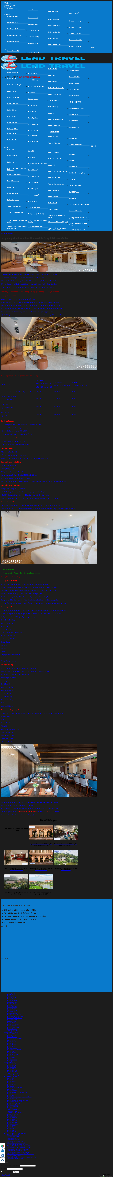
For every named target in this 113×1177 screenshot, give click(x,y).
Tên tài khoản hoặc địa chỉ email (10, 1165)
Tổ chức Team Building (14, 206)
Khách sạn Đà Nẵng (13, 41)
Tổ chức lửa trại (53, 209)
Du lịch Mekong (73, 138)
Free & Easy (72, 179)
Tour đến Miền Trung (75, 144)
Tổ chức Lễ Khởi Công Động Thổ (58, 222)
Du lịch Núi (31, 151)
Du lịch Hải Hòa (12, 110)
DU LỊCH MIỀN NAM (54, 132)
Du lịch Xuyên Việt (33, 176)
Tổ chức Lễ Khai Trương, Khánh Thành (78, 224)
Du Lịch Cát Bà (32, 74)
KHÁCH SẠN (7, 15)
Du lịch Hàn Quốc (12, 193)
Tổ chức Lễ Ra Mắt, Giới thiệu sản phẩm (17, 221)
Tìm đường (2, 1148)
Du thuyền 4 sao (33, 10)
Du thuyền (7, 7)
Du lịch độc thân (12, 156)
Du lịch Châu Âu (32, 201)
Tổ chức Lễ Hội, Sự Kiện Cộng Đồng (57, 216)
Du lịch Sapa (10, 996)
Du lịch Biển (10, 149)
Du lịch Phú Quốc (33, 141)
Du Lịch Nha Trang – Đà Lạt (56, 119)
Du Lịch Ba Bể (11, 999)
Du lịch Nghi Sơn (33, 118)
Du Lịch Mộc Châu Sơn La (56, 88)
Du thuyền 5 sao (53, 11)
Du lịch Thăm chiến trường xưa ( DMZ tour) (17, 169)
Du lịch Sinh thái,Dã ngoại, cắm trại (37, 164)
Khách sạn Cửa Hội (33, 37)
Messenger (2, 1157)
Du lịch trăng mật (33, 170)
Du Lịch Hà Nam (12, 91)
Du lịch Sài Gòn (11, 133)
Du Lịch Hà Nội (52, 81)
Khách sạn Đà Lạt (33, 43)
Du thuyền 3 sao (12, 8)
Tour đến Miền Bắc (54, 143)
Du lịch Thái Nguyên (13, 97)
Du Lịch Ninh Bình (74, 89)
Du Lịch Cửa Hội (53, 107)
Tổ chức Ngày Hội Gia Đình (15, 212)
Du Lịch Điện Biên (74, 77)
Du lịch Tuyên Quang (54, 94)
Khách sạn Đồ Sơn (53, 19)
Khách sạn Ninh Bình (34, 30)
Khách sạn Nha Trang (54, 44)
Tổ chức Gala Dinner (34, 207)
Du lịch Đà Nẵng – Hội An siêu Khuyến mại (22, 573)
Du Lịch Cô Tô (52, 75)
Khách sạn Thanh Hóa (14, 35)
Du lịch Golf (31, 157)
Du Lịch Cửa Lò (32, 105)
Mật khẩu (4, 1168)
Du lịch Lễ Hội (73, 167)
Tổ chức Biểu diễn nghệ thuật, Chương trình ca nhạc (57, 229)
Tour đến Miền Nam (54, 100)
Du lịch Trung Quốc (33, 195)
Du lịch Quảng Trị (74, 127)
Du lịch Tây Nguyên (54, 126)
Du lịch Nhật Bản (74, 192)
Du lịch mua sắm (12, 162)
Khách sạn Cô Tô (33, 18)
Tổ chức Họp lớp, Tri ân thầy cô (37, 214)
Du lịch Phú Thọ (32, 92)
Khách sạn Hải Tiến (75, 33)
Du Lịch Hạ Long (12, 997)
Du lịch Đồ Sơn (11, 78)
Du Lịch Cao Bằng (12, 72)
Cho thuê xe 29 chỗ (33, 52)
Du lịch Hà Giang (33, 80)
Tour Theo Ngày (74, 13)
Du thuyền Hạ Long (54, 178)
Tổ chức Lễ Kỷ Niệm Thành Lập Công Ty (37, 221)
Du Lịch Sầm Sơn (33, 130)
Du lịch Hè (72, 154)
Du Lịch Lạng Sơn (74, 83)
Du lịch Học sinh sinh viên (56, 159)
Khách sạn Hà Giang (75, 27)
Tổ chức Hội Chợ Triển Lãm (77, 230)
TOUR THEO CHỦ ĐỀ (10, 1076)
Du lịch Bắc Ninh (74, 70)
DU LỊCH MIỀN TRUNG (75, 102)
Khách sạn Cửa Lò (53, 38)
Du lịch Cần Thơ (53, 137)
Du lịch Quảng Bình (33, 124)
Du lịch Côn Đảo (33, 135)
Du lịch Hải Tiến (32, 111)
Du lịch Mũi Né (73, 114)
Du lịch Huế (51, 113)
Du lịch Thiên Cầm (12, 103)
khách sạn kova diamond (9, 274)
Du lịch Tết (51, 165)
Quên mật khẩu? (5, 1175)
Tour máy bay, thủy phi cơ (56, 184)
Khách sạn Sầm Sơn (54, 32)
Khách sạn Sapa (33, 24)
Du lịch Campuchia (13, 200)
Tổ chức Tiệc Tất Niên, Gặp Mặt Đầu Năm (78, 218)
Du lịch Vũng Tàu (12, 140)
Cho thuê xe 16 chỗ (13, 51)
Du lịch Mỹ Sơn (11, 116)
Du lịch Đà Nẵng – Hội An (76, 108)
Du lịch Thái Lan (12, 187)
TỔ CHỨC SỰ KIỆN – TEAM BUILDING (79, 204)
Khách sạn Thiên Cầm (75, 40)
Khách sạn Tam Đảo (54, 26)
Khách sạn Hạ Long (75, 21)
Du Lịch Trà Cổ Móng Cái (14, 85)
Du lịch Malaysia (33, 189)
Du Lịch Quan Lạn (33, 99)
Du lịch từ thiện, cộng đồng (77, 173)
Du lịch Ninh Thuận (74, 121)
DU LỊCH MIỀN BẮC (10, 64)
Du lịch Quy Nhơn (12, 129)
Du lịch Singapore (53, 190)
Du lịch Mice (72, 160)
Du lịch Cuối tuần (53, 152)
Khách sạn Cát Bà (12, 16)
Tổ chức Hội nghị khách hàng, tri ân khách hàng (17, 227)
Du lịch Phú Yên (12, 122)
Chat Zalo (3, 1152)
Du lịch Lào (72, 198)
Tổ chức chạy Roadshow (35, 226)
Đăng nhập (16, 1172)
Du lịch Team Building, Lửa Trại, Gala (57, 172)
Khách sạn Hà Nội (12, 22)
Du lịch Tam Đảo (74, 96)
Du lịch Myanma (53, 196)
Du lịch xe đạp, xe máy (14, 174)
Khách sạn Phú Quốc (75, 46)
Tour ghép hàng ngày (13, 181)
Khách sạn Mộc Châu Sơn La (16, 29)
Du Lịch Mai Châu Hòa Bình (36, 86)
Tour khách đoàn (33, 182)
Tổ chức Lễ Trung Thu (75, 211)
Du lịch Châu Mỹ (53, 203)
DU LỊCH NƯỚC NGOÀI (75, 186)
